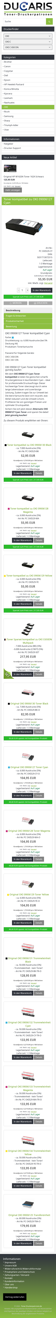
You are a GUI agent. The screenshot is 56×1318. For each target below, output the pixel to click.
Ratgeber (8, 143)
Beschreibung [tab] (13, 310)
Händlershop (11, 1287)
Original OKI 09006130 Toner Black (29, 703)
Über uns (9, 1284)
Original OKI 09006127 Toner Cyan (29, 767)
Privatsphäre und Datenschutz (20, 1271)
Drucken (41, 302)
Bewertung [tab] (11, 326)
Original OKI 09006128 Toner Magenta (29, 830)
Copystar (8, 71)
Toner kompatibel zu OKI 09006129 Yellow (29, 575)
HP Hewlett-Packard (14, 84)
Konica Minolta (11, 89)
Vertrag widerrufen (14, 1297)
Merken (17, 302)
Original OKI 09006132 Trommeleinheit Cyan (29, 1024)
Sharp (7, 120)
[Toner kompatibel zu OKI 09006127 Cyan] (23, 226)
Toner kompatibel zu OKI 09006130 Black (29, 444)
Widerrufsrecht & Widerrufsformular (23, 1268)
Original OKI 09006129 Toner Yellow (29, 894)
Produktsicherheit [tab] (15, 321)
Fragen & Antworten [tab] (16, 315)
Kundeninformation (14, 1281)
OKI (6, 107)
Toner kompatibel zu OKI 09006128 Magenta (29, 510)
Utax (6, 129)
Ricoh (7, 111)
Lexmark (8, 98)
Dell (6, 75)
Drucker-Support (12, 148)
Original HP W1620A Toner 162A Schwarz (24, 176)
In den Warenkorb (23, 473)
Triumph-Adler (11, 125)
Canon (7, 66)
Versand (17, 186)
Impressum (10, 1262)
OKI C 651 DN (11, 359)
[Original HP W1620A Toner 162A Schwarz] (10, 168)
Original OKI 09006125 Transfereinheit (29, 1215)
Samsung (8, 116)
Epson (7, 80)
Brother (8, 61)
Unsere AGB (11, 1265)
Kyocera (8, 93)
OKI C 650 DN (11, 356)
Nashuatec (9, 102)
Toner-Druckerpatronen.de (31, 1306)
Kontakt (9, 1278)
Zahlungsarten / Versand (17, 1275)
